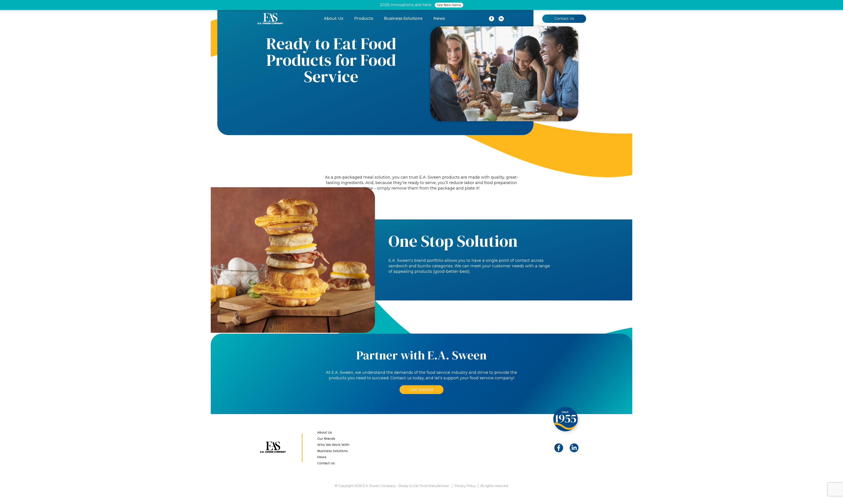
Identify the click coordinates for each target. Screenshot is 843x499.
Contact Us (564, 18)
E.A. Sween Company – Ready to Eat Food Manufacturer (270, 18)
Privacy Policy (465, 486)
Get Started (421, 389)
